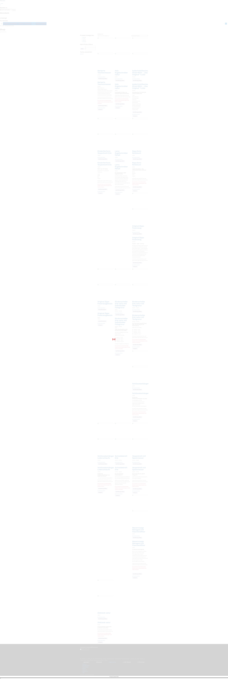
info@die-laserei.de (112, 662)
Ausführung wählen (102, 78)
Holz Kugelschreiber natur (121, 73)
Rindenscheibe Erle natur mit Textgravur (138, 304)
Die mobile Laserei (86, 665)
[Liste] (104, 34)
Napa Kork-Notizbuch (137, 152)
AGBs (84, 672)
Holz (83, 37)
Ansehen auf (100, 34)
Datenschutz (85, 671)
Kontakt (84, 668)
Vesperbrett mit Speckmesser (139, 457)
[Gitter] (103, 34)
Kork (83, 38)
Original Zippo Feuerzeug (138, 227)
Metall (84, 41)
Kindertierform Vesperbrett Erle (105, 152)
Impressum (85, 669)
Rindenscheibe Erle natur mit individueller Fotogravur (121, 305)
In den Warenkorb (102, 309)
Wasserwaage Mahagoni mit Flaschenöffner (138, 530)
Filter (82, 48)
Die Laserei (85, 664)
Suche (2, 3)
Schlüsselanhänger (140, 384)
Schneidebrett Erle (121, 457)
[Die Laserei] (2, 0)
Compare (100, 109)
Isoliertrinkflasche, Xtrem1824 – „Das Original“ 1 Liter (140, 73)
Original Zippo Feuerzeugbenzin (105, 303)
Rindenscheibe (85, 667)
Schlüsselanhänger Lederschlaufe (106, 457)
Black (81, 54)
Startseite (2, 31)
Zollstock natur (104, 613)
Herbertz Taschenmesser (104, 72)
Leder (84, 40)
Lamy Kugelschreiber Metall (121, 153)
